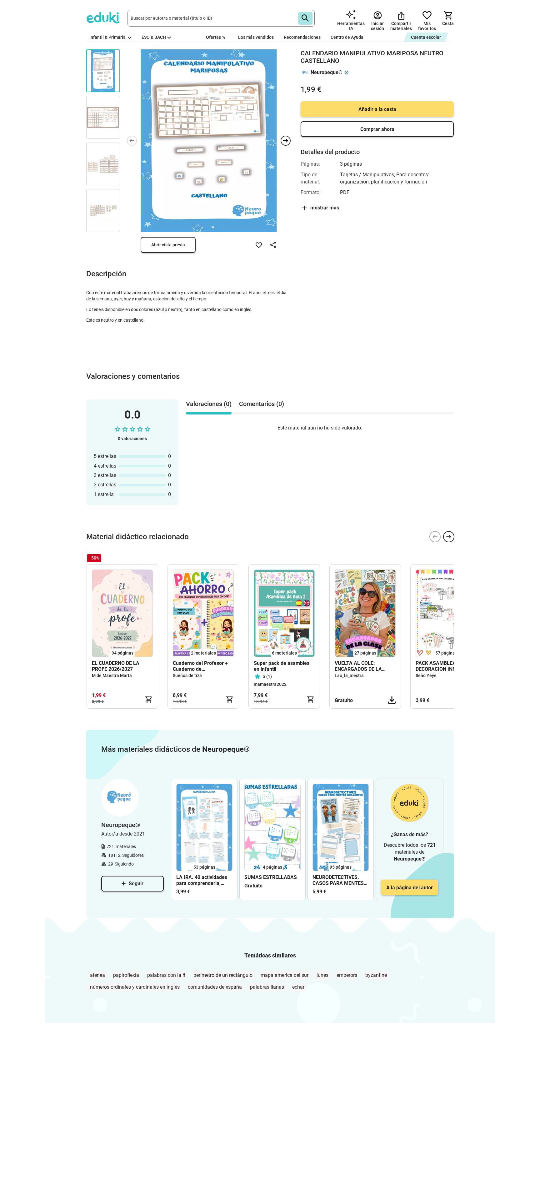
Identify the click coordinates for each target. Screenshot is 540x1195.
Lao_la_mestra (349, 675)
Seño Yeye (426, 675)
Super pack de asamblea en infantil (282, 666)
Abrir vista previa (168, 244)
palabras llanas (267, 987)
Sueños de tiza (187, 675)
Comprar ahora (377, 129)
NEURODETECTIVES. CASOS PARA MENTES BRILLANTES (338, 880)
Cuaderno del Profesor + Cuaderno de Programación (200, 666)
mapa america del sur (284, 975)
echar (298, 987)
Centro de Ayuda (347, 37)
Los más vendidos (256, 37)
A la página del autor (409, 888)
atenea (97, 975)
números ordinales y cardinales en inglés (135, 987)
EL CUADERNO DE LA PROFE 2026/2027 (115, 666)
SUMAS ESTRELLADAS (270, 877)
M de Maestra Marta (112, 675)
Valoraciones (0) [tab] (209, 404)
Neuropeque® (326, 72)
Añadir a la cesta (377, 109)
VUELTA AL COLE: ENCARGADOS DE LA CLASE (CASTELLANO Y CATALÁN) (362, 666)
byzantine (376, 975)
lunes (322, 975)
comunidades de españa (215, 987)
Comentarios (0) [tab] (261, 404)
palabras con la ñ (166, 975)
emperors (347, 975)
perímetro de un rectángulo (222, 975)
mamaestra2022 (270, 684)
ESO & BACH (154, 37)
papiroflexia (126, 975)
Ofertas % (215, 37)
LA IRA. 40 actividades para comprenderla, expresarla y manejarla (202, 880)
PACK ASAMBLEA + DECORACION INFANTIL (442, 666)
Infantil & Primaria (108, 37)
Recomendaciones (302, 37)
